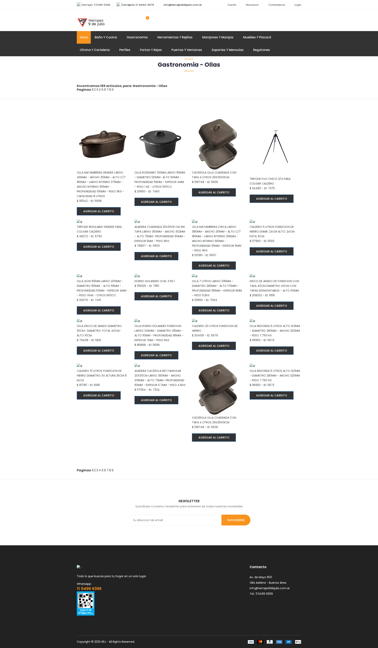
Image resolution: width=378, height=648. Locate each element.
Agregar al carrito (98, 211)
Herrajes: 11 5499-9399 (96, 5)
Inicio (84, 37)
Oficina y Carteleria (95, 50)
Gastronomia (137, 37)
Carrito (232, 5)
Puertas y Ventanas (186, 50)
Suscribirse (236, 520)
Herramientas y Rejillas (175, 37)
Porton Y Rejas (151, 50)
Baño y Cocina (106, 37)
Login (298, 5)
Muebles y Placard (257, 37)
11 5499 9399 (89, 588)
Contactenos (277, 5)
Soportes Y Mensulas (228, 50)
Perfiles (124, 50)
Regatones (261, 50)
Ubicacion (252, 5)
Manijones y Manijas (217, 37)
